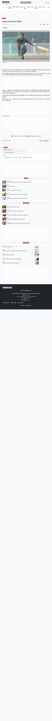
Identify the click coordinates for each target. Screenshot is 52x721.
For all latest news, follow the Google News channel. (27, 136)
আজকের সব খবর (9, 7)
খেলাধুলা (21, 7)
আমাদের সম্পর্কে (6, 302)
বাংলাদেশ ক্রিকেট (25, 157)
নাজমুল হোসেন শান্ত (8, 157)
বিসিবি (16, 157)
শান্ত (13, 157)
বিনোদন (39, 7)
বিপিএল (31, 157)
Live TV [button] (46, 2)
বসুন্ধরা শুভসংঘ (36, 7)
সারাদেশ (32, 7)
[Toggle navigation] (3, 8)
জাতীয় (13, 7)
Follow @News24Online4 (9, 152)
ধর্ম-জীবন (25, 7)
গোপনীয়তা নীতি (13, 302)
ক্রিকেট (20, 157)
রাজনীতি (28, 7)
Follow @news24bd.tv (9, 149)
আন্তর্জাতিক (17, 7)
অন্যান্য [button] (43, 7)
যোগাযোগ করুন (21, 302)
